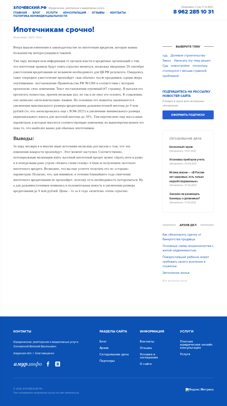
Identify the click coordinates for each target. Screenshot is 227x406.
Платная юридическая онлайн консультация (196, 345)
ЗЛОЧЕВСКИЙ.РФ (30, 8)
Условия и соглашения (149, 355)
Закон (166, 60)
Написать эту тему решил (192, 60)
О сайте (146, 364)
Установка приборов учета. (187, 159)
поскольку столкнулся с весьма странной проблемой (184, 71)
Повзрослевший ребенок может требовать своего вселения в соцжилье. (185, 261)
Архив (104, 348)
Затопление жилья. (176, 273)
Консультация (74, 12)
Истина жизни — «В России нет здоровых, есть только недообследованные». (186, 177)
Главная (20, 12)
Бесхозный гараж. (181, 147)
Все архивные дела (174, 280)
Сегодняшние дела (114, 354)
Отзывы (98, 12)
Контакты (118, 12)
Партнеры (107, 361)
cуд (164, 55)
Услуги (51, 12)
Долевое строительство (187, 55)
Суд (165, 66)
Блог (36, 12)
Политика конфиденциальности (40, 16)
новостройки (180, 66)
